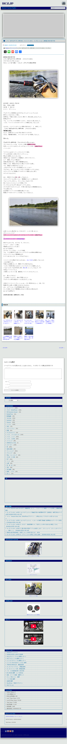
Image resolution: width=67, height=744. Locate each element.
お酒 (8, 463)
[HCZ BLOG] (8, 4)
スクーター (9, 444)
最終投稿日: (10, 708)
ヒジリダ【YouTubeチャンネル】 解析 (16, 662)
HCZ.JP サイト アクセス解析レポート (16, 656)
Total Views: (10, 702)
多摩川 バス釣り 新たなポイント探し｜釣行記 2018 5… (29, 338)
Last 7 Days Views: (12, 698)
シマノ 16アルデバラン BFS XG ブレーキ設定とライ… (18, 322)
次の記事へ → (62, 347)
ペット (8, 461)
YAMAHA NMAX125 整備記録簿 (15, 664)
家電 (8, 430)
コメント (7, 367)
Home (7, 48)
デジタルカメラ (11, 432)
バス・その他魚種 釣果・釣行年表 (15, 670)
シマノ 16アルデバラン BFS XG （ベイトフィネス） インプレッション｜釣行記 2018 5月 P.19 (30, 40)
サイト (6, 387)
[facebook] (6, 731)
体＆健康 (9, 469)
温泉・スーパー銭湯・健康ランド (15, 675)
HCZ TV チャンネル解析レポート (15, 658)
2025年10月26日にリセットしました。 (14, 716)
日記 (8, 467)
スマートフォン (11, 428)
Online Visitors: (11, 692)
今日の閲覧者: (10, 694)
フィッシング (30, 45)
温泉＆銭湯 (9, 449)
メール (7, 384)
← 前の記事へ (5, 347)
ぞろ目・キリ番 (11, 457)
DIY (8, 459)
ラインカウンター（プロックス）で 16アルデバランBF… (29, 322)
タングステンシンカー (9, 239)
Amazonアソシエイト (12, 652)
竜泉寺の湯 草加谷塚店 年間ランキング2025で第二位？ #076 (23, 532)
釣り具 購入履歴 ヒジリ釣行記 (15, 672)
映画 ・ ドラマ (10, 471)
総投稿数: (9, 706)
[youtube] (8, 731)
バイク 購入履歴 (11, 679)
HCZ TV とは (10, 685)
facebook (9, 420)
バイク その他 (11, 438)
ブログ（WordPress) (12, 410)
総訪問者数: (10, 704)
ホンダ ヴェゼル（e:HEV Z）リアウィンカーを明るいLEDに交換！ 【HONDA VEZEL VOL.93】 (31, 534)
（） (20, 239)
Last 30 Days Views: (12, 700)
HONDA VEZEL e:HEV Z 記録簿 (15, 654)
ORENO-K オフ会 (11, 442)
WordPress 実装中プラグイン (15, 683)
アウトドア (9, 453)
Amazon (9, 422)
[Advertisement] (33, 25)
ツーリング (9, 440)
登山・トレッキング (12, 455)
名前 (6, 381)
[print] (12, 731)
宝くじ (8, 473)
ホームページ (10, 408)
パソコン (9, 424)
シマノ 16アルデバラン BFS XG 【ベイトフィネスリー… (7, 322)
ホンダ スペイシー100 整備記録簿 (16, 668)
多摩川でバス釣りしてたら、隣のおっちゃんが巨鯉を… (18, 338)
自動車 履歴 (10, 681)
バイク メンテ (11, 436)
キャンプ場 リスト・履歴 (13, 677)
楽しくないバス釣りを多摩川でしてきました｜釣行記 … (50, 322)
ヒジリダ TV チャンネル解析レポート (16, 660)
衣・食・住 (9, 465)
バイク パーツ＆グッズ (13, 434)
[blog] (10, 731)
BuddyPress (10, 414)
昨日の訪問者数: (11, 696)
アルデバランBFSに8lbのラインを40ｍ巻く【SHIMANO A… (39, 322)
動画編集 (9, 416)
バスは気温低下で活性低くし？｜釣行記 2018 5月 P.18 (7, 338)
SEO (8, 426)
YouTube (9, 418)
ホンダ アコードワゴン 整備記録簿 (16, 666)
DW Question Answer (12, 412)
